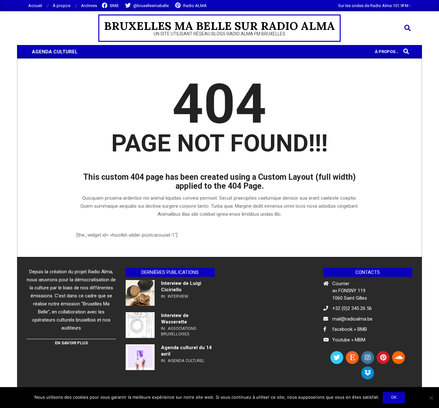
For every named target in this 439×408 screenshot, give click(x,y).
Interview (178, 296)
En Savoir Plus (71, 342)
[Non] (431, 397)
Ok (394, 397)
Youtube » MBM (348, 340)
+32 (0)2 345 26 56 (352, 308)
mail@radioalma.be (352, 319)
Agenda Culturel (186, 360)
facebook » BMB (349, 329)
